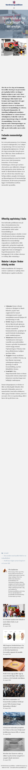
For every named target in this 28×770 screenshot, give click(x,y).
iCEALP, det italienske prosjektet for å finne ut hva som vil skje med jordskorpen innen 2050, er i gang (14, 730)
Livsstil (6, 553)
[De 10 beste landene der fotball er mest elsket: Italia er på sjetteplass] (14, 616)
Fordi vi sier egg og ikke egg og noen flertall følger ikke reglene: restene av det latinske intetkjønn (14, 676)
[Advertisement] (14, 72)
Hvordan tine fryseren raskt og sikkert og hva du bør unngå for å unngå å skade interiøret (13, 756)
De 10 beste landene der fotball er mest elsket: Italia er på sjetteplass (14, 622)
